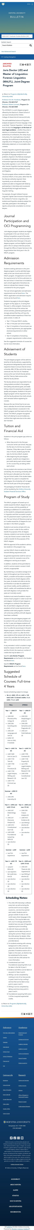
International (6, 1047)
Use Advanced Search (8, 52)
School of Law (6, 1051)
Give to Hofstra (15, 1201)
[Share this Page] (25, 65)
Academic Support (22, 1049)
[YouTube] (22, 1139)
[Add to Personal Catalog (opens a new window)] (23, 65)
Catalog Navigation (9, 57)
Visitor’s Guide (6, 1113)
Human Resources (7, 1099)
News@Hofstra (15, 1212)
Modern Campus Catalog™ (21, 1229)
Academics (22, 1027)
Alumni (15, 1190)
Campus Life (8, 1075)
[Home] (3, 4)
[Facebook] (15, 1139)
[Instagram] (18, 1139)
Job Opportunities (15, 1206)
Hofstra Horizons (22, 1085)
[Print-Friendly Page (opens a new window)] (28, 65)
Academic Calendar (23, 1044)
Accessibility (15, 1179)
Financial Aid (6, 1061)
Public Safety (6, 1104)
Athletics (15, 1195)
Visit (4, 1066)
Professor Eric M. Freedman (11, 100)
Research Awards (22, 1101)
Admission (7, 1027)
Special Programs (22, 1058)
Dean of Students (7, 1090)
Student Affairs (6, 1109)
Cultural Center (6, 1085)
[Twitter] (11, 1139)
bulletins (9, 1227)
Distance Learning (22, 1063)
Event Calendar (6, 1094)
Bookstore (5, 1080)
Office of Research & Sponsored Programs (23, 1096)
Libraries (20, 1090)
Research (22, 1075)
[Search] (31, 45)
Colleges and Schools (23, 1039)
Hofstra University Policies (17, 1164)
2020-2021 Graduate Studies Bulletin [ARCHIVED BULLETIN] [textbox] (17, 36)
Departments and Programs (22, 1033)
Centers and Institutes (23, 1080)
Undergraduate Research (24, 1106)
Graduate (5, 1042)
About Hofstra (15, 1184)
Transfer (5, 1037)
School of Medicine (7, 1056)
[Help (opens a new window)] (30, 65)
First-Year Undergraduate (9, 1033)
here (23, 293)
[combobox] (17, 36)
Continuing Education (23, 1053)
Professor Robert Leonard (10, 104)
